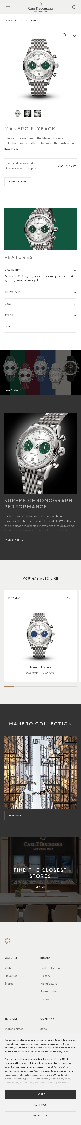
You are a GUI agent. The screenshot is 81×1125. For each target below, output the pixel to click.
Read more (11, 149)
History (45, 976)
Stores (9, 983)
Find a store (17, 182)
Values (44, 999)
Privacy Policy (61, 1052)
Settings (40, 1105)
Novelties (11, 976)
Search (40, 887)
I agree (40, 1094)
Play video (12, 390)
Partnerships (48, 991)
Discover (15, 815)
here (39, 1048)
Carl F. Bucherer (51, 968)
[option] (40, 67)
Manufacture (48, 983)
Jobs (43, 1029)
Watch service (14, 1029)
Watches (11, 968)
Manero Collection (22, 20)
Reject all (40, 1116)
